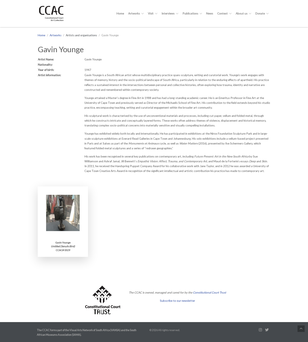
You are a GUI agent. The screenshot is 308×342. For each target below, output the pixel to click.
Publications (190, 13)
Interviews (168, 13)
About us (242, 13)
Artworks (134, 13)
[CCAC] (53, 13)
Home (120, 13)
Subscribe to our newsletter (177, 300)
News (209, 13)
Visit (151, 13)
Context (222, 13)
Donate (260, 13)
